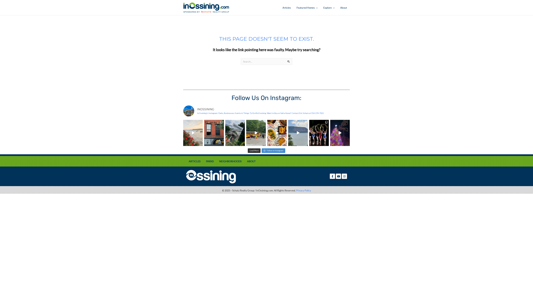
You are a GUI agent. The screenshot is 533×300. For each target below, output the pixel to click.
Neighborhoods (230, 161)
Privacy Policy (303, 190)
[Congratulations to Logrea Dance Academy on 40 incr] (319, 133)
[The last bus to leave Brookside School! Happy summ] (256, 133)
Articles (286, 7)
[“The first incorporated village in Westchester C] (235, 133)
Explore (327, 7)
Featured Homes (305, 7)
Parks (210, 161)
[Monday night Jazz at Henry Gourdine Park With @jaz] (193, 133)
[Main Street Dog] (214, 133)
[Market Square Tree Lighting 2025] (340, 133)
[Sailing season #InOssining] (298, 133)
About (343, 7)
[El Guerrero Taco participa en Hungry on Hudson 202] (277, 133)
